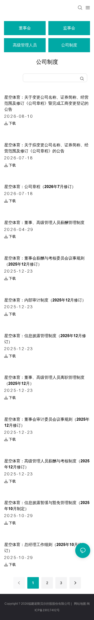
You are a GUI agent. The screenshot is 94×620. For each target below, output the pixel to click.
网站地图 (80, 603)
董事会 (25, 28)
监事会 (69, 28)
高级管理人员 (25, 45)
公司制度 (69, 45)
